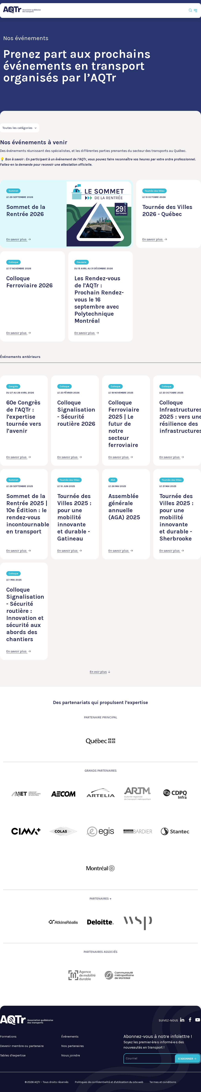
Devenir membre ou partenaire (22, 1046)
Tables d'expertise (13, 1055)
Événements (70, 1036)
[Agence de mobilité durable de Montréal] (82, 975)
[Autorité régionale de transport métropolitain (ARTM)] (138, 794)
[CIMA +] (26, 831)
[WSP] (138, 922)
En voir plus (98, 672)
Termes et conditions (163, 1082)
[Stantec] (175, 831)
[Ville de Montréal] (100, 868)
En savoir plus (16, 239)
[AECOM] (63, 794)
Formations (8, 1036)
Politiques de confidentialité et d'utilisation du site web (109, 1082)
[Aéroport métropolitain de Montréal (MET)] (26, 794)
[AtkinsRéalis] (63, 922)
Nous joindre (70, 1055)
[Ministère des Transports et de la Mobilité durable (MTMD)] (100, 741)
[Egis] (100, 831)
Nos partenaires (72, 1046)
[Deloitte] (100, 922)
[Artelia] (100, 794)
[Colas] (63, 831)
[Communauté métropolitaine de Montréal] (119, 975)
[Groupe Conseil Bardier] (138, 831)
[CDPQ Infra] (175, 794)
